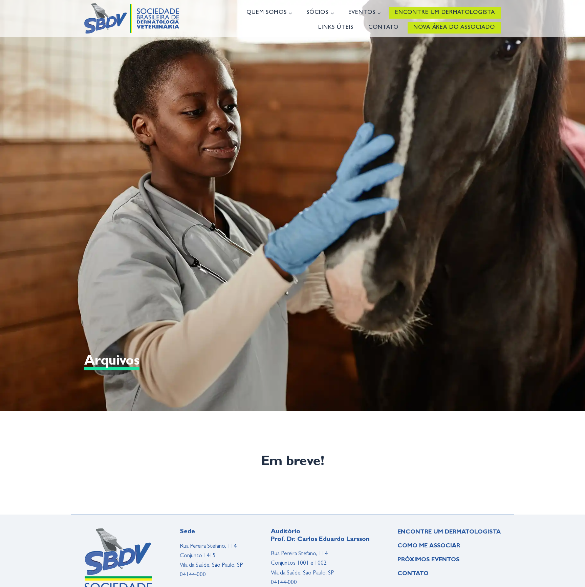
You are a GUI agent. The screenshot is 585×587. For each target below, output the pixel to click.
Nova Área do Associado (454, 27)
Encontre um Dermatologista (445, 13)
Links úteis (335, 27)
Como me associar (428, 546)
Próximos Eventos (428, 560)
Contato (383, 27)
